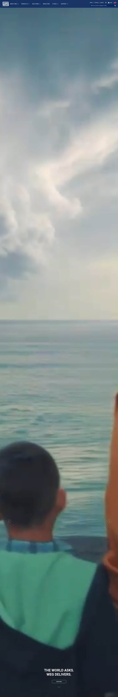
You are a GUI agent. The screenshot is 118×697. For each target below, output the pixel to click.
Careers (102, 2)
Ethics (54, 4)
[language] (115, 2)
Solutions (35, 4)
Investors (46, 4)
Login (111, 2)
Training (96, 2)
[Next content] (59, 686)
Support (64, 4)
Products (24, 4)
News (91, 2)
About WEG (13, 4)
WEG (5, 4)
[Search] (115, 5)
